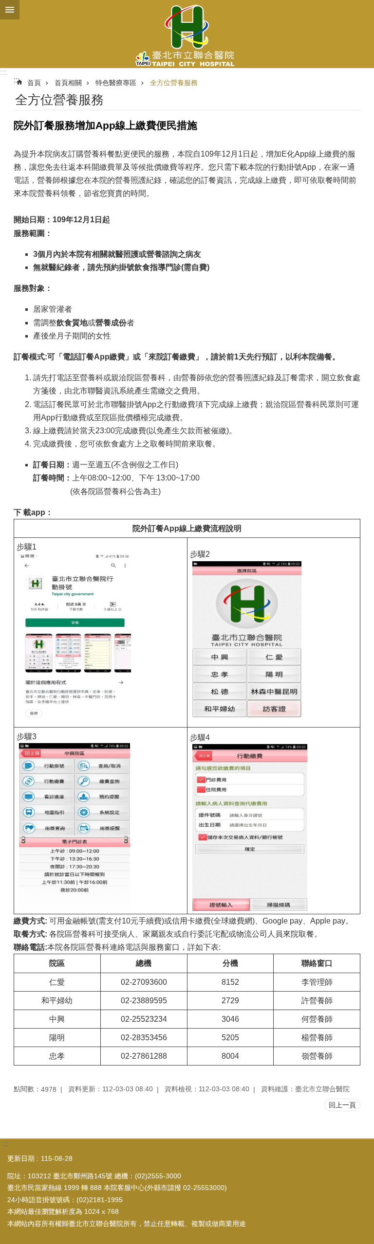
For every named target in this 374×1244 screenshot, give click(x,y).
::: (3, 72)
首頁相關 (68, 83)
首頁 (34, 83)
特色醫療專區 (115, 83)
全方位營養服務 (174, 83)
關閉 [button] (9, 9)
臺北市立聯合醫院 (187, 34)
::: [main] (16, 80)
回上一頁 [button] (342, 1105)
